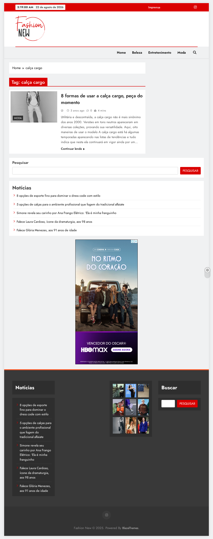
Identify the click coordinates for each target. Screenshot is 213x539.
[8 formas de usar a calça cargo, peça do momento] (34, 106)
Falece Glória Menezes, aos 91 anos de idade (47, 230)
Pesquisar (20, 162)
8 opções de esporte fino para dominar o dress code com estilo (58, 195)
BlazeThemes (130, 528)
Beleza (137, 52)
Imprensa (154, 7)
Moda (181, 52)
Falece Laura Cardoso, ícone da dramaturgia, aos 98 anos (54, 221)
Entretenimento (159, 52)
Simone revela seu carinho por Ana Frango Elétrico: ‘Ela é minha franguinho (66, 213)
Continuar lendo (71, 149)
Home (121, 52)
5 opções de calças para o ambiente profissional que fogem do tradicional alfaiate (70, 204)
